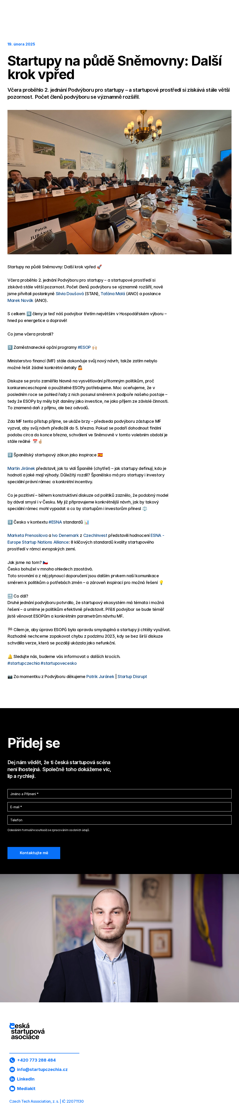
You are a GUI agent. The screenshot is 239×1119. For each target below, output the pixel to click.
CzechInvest (95, 535)
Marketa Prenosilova (27, 535)
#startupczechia (23, 663)
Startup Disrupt (132, 676)
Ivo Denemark (65, 535)
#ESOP (84, 347)
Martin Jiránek (21, 468)
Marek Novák (20, 300)
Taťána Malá (113, 293)
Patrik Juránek (100, 676)
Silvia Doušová (70, 293)
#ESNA (55, 522)
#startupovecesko (59, 663)
